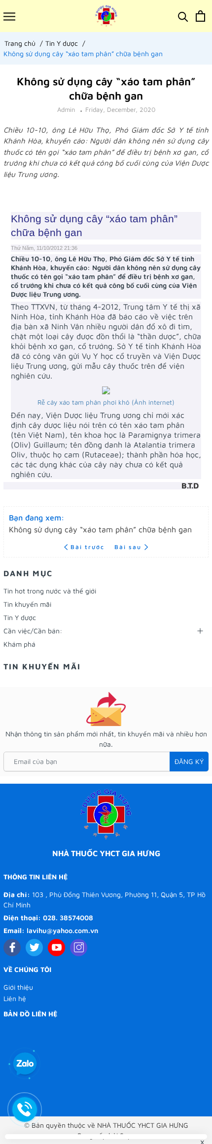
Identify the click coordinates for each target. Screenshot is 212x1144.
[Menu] (9, 16)
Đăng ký (189, 761)
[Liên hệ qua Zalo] (24, 1064)
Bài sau (127, 547)
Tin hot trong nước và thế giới (49, 591)
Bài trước (89, 547)
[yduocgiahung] (106, 16)
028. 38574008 (68, 917)
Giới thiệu (18, 987)
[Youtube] (56, 947)
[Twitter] (34, 947)
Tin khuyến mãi (27, 604)
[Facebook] (12, 947)
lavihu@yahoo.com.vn (62, 930)
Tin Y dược (19, 617)
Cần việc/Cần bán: (32, 630)
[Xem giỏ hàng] (200, 16)
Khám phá (19, 644)
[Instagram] (78, 947)
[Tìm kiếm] (183, 16)
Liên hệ (14, 998)
